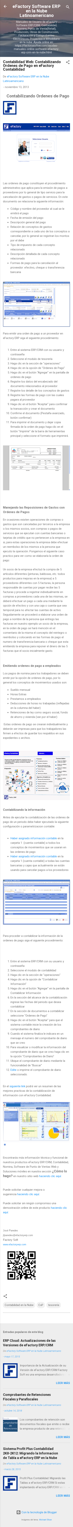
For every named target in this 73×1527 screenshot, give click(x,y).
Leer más (63, 1383)
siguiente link (17, 1086)
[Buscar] (68, 7)
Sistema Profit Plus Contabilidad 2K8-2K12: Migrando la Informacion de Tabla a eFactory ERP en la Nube (30, 1453)
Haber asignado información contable (33, 838)
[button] (68, 63)
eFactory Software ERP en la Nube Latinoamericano (36, 11)
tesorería (53, 1305)
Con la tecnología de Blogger (39, 1512)
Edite (13, 1070)
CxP (40, 1305)
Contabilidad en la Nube (19, 1305)
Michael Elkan (45, 1520)
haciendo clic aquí (28, 1194)
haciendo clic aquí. (50, 1176)
